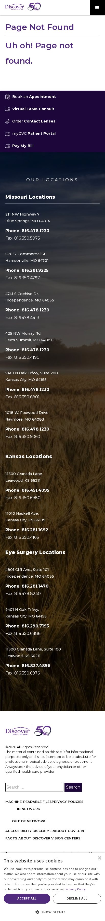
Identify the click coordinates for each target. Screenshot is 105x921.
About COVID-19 (69, 831)
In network (28, 809)
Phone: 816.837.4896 (27, 665)
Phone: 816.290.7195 (27, 626)
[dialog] (52, 887)
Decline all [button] (77, 898)
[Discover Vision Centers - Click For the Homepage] (23, 7)
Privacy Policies (68, 802)
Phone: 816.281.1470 (26, 586)
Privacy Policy (75, 889)
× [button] (99, 858)
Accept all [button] (26, 898)
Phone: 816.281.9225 (26, 270)
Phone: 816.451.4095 (27, 490)
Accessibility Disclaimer (29, 831)
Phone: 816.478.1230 (27, 230)
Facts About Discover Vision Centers (43, 838)
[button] (97, 7)
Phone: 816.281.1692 (26, 529)
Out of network (28, 821)
